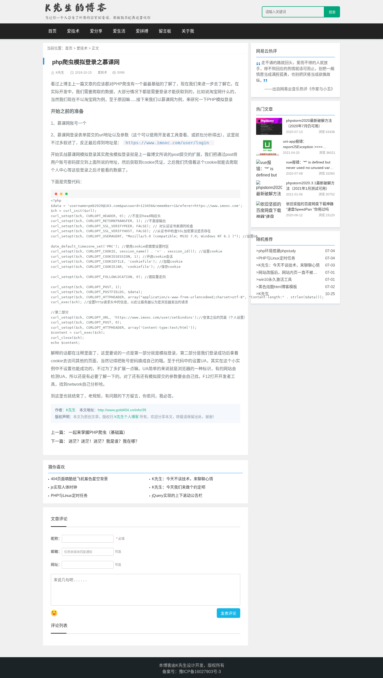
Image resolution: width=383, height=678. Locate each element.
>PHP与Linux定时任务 (288, 258)
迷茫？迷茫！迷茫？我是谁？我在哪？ (104, 441)
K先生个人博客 (126, 417)
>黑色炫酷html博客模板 (288, 286)
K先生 (71, 410)
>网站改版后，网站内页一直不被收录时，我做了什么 (288, 273)
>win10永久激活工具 (288, 279)
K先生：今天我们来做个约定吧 (178, 487)
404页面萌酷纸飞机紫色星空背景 (79, 479)
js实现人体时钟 (64, 487)
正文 (95, 48)
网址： (56, 564)
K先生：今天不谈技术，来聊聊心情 (182, 479)
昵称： (56, 538)
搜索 (332, 12)
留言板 (165, 31)
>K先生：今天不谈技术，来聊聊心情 (288, 265)
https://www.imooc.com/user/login (167, 142)
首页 (52, 31)
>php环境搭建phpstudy (288, 251)
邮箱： (56, 551)
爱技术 (73, 31)
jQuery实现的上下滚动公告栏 (177, 495)
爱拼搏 (142, 31)
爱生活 (119, 31)
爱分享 (96, 31)
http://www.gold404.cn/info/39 (122, 410)
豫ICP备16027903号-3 (200, 671)
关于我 (188, 31)
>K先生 (288, 294)
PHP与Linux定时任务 (69, 495)
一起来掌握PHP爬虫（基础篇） (98, 432)
